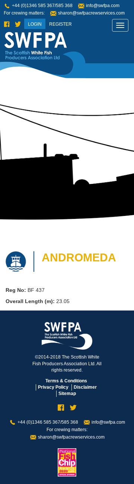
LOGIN (35, 24)
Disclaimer (85, 387)
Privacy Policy (53, 387)
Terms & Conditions (66, 380)
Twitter (18, 24)
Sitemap (67, 393)
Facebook (7, 24)
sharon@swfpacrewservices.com (91, 13)
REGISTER (60, 24)
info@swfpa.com (102, 5)
